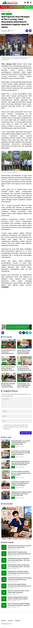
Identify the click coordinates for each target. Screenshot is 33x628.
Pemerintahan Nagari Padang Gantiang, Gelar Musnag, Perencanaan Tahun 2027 (20, 585)
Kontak (3, 620)
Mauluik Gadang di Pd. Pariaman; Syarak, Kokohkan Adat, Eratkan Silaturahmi (18, 598)
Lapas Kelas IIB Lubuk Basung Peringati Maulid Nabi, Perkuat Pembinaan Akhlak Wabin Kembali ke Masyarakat (7, 368)
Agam (3, 14)
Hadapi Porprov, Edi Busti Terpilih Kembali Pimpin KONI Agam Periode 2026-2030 (23, 385)
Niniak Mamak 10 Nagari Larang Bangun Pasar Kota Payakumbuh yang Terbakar (19, 553)
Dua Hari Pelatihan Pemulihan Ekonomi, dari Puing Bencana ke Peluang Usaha (24, 368)
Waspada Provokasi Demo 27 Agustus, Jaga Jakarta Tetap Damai (20, 546)
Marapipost (4, 30)
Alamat (10, 620)
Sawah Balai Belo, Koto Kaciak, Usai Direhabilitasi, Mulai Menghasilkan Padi (8, 351)
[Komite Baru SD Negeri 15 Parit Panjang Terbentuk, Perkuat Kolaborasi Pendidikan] (8, 377)
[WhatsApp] (30, 332)
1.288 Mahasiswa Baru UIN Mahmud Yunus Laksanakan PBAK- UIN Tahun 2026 (19, 559)
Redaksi (17, 620)
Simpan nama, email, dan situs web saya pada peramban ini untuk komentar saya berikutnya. (16, 427)
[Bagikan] (30, 30)
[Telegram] (26, 332)
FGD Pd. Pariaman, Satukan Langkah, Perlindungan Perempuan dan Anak (19, 604)
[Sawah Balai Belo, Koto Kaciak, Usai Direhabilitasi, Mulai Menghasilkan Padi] (8, 343)
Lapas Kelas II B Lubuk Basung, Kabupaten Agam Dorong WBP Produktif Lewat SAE (24, 351)
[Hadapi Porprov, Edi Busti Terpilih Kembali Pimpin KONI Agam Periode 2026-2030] (24, 377)
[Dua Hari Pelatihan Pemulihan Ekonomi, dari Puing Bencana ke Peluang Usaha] (24, 360)
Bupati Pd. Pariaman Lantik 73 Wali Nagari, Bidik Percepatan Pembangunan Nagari (18, 591)
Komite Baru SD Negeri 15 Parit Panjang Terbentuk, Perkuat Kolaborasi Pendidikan (8, 385)
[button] (25, 3)
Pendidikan (9, 14)
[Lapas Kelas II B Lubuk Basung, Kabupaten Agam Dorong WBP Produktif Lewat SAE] (24, 343)
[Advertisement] (16, 306)
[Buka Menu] (28, 3)
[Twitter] (23, 332)
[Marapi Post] (9, 2)
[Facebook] (20, 332)
